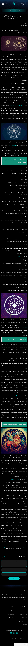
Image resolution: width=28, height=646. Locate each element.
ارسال (14, 579)
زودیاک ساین (24, 328)
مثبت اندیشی (24, 618)
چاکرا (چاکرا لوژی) (23, 614)
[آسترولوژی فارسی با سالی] (22, 4)
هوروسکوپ (24, 611)
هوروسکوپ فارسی (13, 145)
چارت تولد (25, 624)
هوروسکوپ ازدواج (23, 621)
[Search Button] (3, 11)
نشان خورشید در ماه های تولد (17, 105)
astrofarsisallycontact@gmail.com (12, 630)
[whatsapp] (7, 548)
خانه (26, 30)
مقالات (22, 30)
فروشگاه (12, 611)
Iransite (11, 641)
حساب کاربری (11, 614)
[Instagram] (14, 633)
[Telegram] (17, 633)
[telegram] (9, 548)
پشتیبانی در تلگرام (10, 618)
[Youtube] (11, 633)
